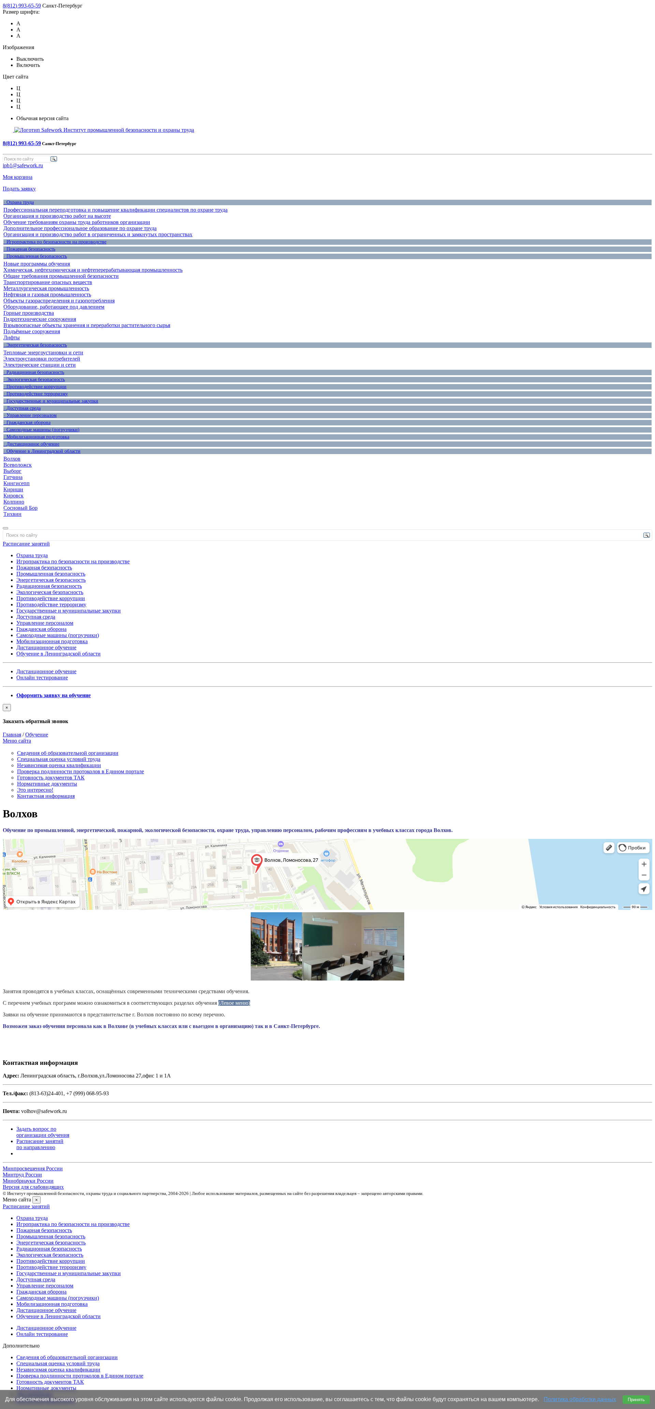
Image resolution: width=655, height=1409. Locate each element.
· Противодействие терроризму (35, 393)
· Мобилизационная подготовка (36, 436)
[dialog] (327, 714)
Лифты (11, 337)
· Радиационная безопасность (33, 372)
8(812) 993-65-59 (22, 6)
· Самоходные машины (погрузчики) (41, 429)
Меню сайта (17, 741)
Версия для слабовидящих (33, 1187)
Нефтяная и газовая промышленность (47, 294)
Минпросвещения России (33, 1168)
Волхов (11, 459)
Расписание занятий (26, 544)
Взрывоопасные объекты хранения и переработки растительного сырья (86, 325)
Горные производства (28, 313)
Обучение (36, 734)
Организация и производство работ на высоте (57, 216)
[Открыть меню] (5, 528)
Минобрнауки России (28, 1181)
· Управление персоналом (30, 415)
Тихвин (12, 514)
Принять (636, 1399)
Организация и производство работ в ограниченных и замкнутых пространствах (97, 234)
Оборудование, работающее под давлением (53, 307)
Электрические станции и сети (39, 365)
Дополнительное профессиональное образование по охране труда (80, 228)
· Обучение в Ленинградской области (42, 451)
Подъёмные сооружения (31, 331)
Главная (12, 734)
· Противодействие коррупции (35, 386)
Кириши (13, 489)
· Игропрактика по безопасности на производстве (54, 241)
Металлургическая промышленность (46, 288)
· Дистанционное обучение (31, 444)
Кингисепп (16, 483)
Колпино (13, 502)
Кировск (13, 495)
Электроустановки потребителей (41, 359)
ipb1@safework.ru (23, 165)
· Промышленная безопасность (35, 256)
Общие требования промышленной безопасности (61, 276)
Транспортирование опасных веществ (47, 282)
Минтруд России (22, 1175)
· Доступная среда (22, 408)
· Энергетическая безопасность (35, 345)
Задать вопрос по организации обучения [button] (42, 1132)
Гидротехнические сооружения (39, 319)
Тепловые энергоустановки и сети (43, 352)
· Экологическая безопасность (34, 379)
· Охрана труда (18, 202)
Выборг (12, 471)
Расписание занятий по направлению (39, 1144)
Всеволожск (17, 465)
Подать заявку (19, 189)
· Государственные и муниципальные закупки (50, 401)
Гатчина (13, 477)
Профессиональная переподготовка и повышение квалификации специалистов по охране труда (115, 210)
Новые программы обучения (36, 264)
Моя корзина (17, 177)
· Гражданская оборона (26, 422)
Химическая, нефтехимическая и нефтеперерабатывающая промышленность (93, 270)
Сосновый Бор (20, 508)
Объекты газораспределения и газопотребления (59, 301)
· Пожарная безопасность (29, 249)
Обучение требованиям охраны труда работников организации (76, 222)
